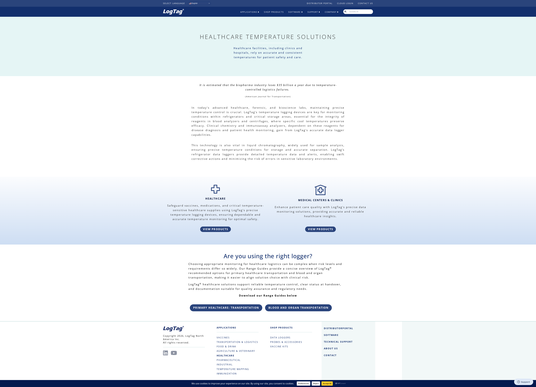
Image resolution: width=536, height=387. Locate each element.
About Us (331, 348)
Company (331, 12)
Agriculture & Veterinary (236, 351)
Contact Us (365, 3)
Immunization (227, 373)
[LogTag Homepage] (173, 12)
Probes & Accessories (286, 342)
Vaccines (223, 337)
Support (313, 12)
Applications (248, 12)
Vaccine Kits (279, 346)
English (194, 3)
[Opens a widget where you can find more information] (523, 382)
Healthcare (225, 355)
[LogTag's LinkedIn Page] (165, 353)
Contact (330, 355)
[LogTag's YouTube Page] (174, 353)
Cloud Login (345, 3)
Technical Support (338, 341)
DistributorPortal (338, 328)
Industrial (225, 364)
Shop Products (274, 12)
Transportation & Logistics (237, 342)
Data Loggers (280, 337)
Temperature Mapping (233, 369)
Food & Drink (226, 346)
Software (294, 12)
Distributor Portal (319, 3)
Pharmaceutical (229, 360)
